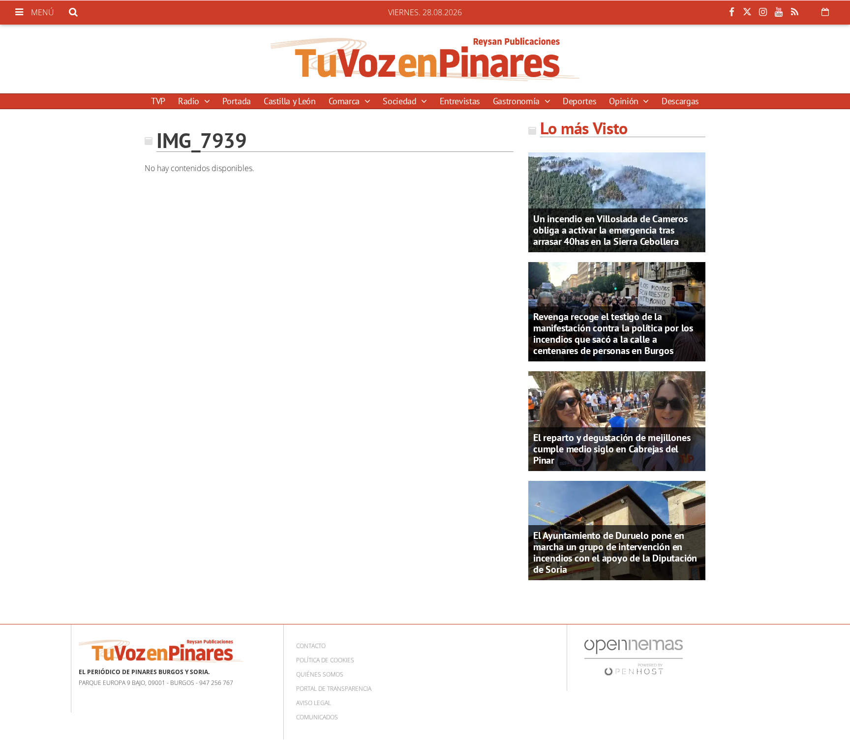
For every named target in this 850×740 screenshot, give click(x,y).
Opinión (624, 101)
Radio (190, 101)
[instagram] (763, 12)
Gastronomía (517, 101)
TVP (158, 101)
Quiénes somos (319, 674)
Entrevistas (460, 101)
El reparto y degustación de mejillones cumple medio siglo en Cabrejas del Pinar (611, 449)
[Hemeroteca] (825, 11)
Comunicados (317, 717)
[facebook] (731, 12)
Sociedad (401, 101)
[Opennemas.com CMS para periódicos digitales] (633, 657)
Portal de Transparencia (333, 688)
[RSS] (794, 12)
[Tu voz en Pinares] (425, 59)
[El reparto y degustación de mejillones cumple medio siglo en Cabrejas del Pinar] (616, 420)
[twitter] (747, 12)
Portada (236, 101)
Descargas (680, 101)
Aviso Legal (313, 703)
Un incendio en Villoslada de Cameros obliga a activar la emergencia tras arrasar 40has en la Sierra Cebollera (610, 230)
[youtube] (779, 12)
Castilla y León (290, 101)
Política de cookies (325, 660)
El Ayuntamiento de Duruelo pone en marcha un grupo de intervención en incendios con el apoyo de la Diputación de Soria (615, 552)
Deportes (579, 101)
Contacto (311, 646)
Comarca (345, 101)
